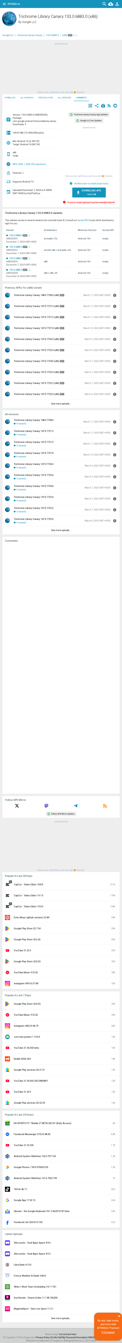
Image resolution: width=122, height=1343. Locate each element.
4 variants (21, 423)
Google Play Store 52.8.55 (27, 961)
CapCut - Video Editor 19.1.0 (28, 895)
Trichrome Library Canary (29, 35)
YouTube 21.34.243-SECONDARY (31, 1080)
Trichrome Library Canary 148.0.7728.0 (34, 420)
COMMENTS (81, 98)
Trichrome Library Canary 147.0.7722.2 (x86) (36, 383)
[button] (90, 106)
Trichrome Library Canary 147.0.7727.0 (34, 453)
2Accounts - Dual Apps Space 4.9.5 (32, 1253)
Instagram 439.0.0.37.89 (26, 983)
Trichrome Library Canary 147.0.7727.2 (34, 442)
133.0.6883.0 (52, 35)
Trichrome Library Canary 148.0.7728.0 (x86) (36, 295)
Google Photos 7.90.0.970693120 (31, 1167)
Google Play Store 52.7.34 (27, 928)
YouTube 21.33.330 (24, 1145)
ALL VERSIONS (64, 98)
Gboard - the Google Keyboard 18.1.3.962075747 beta (41, 1211)
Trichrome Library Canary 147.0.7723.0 (34, 497)
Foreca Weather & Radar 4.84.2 (30, 1275)
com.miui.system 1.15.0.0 (27, 1036)
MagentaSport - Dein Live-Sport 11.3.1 (33, 1308)
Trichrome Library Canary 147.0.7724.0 (34, 486)
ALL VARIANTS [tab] (27, 98)
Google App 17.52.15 (24, 1200)
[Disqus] (61, 668)
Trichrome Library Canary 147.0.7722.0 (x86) (36, 394)
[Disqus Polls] (61, 585)
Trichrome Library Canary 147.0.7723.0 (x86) (36, 372)
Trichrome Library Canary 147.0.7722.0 (34, 519)
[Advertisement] (61, 67)
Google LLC (29, 22)
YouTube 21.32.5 (22, 950)
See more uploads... (61, 403)
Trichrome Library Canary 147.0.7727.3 (34, 431)
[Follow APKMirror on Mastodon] (46, 807)
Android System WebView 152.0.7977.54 (35, 1156)
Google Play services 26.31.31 (29, 1069)
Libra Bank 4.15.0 (22, 1264)
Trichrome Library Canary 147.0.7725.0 (34, 475)
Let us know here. (68, 1334)
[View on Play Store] (103, 106)
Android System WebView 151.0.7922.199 (35, 1178)
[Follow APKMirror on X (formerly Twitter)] (17, 807)
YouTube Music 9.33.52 (26, 972)
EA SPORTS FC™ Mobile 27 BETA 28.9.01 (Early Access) (42, 1123)
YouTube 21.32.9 (22, 1091)
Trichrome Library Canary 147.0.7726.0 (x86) (36, 339)
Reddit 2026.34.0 (22, 1058)
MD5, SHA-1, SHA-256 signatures (29, 164)
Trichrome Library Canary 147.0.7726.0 (34, 464)
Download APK (91, 192)
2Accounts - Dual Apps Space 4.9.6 (32, 1242)
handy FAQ (83, 220)
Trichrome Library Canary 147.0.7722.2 (34, 508)
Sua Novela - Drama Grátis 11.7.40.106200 (36, 1297)
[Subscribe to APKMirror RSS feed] (105, 807)
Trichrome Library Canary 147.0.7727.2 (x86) (36, 317)
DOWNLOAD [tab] (10, 98)
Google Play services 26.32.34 (29, 1102)
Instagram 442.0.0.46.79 (26, 1025)
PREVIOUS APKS (45, 98)
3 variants (21, 445)
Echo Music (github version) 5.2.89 (31, 917)
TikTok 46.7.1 (20, 1189)
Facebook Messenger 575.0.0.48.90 (32, 1134)
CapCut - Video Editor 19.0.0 (28, 906)
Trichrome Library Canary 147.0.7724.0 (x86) (36, 361)
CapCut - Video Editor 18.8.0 (28, 884)
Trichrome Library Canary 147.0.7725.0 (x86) (36, 350)
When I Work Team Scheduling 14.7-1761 (35, 1286)
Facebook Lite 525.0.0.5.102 (28, 1222)
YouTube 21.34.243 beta (26, 1047)
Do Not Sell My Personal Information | (69, 1337)
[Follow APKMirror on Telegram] (76, 807)
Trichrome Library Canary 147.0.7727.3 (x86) (36, 306)
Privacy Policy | (43, 1337)
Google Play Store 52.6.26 (27, 939)
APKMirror (13, 4)
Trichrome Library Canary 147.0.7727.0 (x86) (36, 328)
